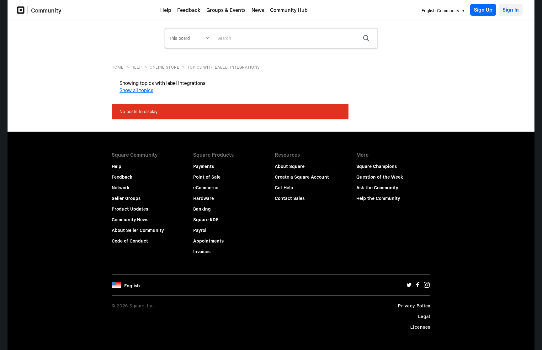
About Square (290, 166)
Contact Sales (290, 198)
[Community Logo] (22, 10)
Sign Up (483, 10)
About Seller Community (138, 230)
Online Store (164, 67)
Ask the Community (377, 187)
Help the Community (378, 198)
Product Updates (130, 209)
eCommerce (205, 187)
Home (118, 67)
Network (121, 187)
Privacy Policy (414, 305)
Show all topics (136, 90)
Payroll (200, 230)
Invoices (201, 251)
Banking (202, 209)
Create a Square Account (302, 177)
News (258, 10)
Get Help (284, 187)
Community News (130, 219)
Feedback (188, 10)
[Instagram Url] (426, 286)
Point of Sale (207, 177)
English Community (440, 10)
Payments (203, 166)
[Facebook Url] (418, 286)
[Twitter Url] (409, 286)
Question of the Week (379, 177)
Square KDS (206, 219)
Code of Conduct (130, 240)
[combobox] (295, 38)
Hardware (203, 198)
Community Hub (289, 10)
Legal (424, 316)
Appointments (208, 240)
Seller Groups (126, 198)
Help (165, 10)
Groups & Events (226, 10)
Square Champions (376, 166)
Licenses (420, 327)
